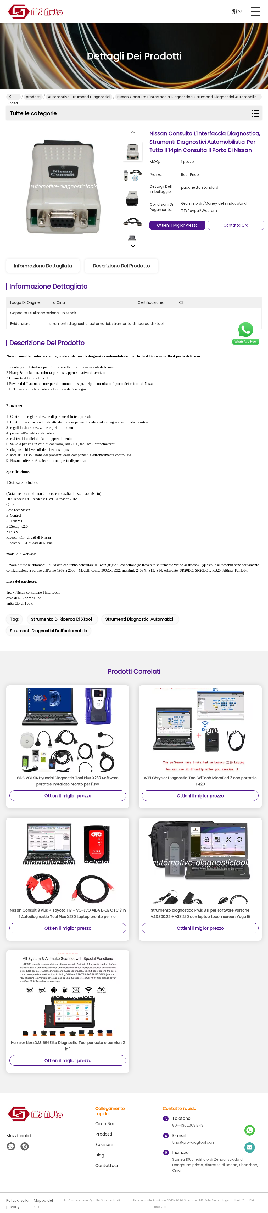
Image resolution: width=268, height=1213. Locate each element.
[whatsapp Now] (245, 344)
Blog (99, 1155)
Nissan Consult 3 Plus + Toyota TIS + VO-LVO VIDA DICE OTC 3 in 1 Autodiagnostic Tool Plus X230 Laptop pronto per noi (68, 913)
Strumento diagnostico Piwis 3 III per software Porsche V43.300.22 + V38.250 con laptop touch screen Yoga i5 (200, 913)
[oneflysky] (24, 1146)
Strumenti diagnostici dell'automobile (48, 631)
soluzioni (104, 1145)
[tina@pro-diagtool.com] (250, 1148)
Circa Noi (104, 1124)
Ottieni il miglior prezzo (177, 225)
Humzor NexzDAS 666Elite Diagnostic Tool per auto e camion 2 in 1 (68, 1046)
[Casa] (35, 1120)
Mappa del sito (43, 1203)
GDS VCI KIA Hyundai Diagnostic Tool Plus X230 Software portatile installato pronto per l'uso (68, 781)
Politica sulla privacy (17, 1203)
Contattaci (106, 1166)
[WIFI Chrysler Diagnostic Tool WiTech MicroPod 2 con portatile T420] (200, 730)
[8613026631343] (11, 1146)
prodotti (33, 96)
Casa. (13, 97)
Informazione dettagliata (43, 265)
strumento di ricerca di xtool (61, 619)
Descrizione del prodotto (121, 265)
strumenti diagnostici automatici (139, 619)
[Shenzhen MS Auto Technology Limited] (35, 11)
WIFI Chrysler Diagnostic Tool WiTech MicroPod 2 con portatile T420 (200, 781)
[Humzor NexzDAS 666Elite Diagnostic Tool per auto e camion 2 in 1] (67, 994)
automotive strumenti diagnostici (79, 96)
